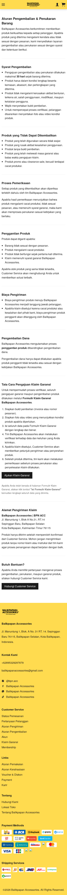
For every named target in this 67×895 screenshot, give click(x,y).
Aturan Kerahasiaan (13, 769)
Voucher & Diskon (12, 774)
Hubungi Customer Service (20, 586)
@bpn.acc (12, 681)
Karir (4, 785)
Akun (5, 737)
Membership (9, 747)
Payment (7, 780)
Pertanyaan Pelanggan (15, 721)
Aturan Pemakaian (12, 764)
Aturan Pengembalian (14, 731)
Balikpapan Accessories (20, 686)
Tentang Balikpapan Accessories (21, 812)
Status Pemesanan (13, 716)
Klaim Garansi (10, 742)
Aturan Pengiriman (12, 726)
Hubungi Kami (10, 802)
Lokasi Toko (9, 807)
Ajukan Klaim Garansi (17, 475)
